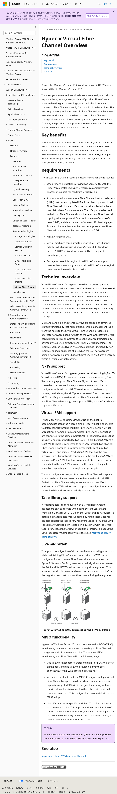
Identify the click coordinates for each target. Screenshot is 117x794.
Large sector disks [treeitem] (23, 241)
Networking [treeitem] (15, 337)
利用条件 (52, 792)
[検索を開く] (99, 3)
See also (48, 71)
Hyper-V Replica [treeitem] (20, 205)
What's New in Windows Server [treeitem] (20, 47)
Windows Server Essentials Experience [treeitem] (21, 458)
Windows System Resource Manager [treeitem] (21, 444)
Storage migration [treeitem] (23, 255)
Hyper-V (53, 29)
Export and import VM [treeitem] (23, 194)
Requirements (50, 64)
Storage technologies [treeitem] (25, 236)
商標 (61, 792)
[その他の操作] (112, 30)
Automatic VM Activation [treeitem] (19, 168)
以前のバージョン (24, 788)
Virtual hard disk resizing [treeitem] (23, 271)
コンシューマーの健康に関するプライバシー (22, 792)
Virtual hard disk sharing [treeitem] (23, 280)
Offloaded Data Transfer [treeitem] (24, 220)
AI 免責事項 (7, 788)
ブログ (39, 788)
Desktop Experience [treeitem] (17, 119)
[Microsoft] (5, 4)
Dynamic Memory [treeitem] (21, 189)
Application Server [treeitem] (17, 114)
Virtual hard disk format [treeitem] (23, 262)
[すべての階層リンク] (44, 30)
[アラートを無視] (113, 11)
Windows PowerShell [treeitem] (20, 348)
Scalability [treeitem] (15, 362)
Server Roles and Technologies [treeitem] (16, 102)
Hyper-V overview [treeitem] (18, 151)
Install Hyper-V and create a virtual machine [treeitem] (22, 325)
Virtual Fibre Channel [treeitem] (25, 287)
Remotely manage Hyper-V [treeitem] (23, 343)
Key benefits (50, 60)
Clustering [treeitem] (15, 367)
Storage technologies (82, 29)
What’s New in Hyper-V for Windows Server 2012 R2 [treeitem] (22, 299)
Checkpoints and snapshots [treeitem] (21, 182)
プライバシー (61, 788)
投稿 (49, 788)
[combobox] (19, 33)
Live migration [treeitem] (19, 215)
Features (64, 29)
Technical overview (53, 68)
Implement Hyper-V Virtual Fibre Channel (64, 756)
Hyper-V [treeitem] (14, 145)
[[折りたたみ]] (35, 27)
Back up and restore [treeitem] (22, 175)
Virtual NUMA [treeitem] (19, 292)
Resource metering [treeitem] (22, 225)
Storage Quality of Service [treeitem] (23, 248)
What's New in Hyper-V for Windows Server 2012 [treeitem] (22, 308)
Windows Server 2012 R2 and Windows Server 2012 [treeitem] (20, 41)
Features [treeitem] (17, 161)
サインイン (109, 3)
